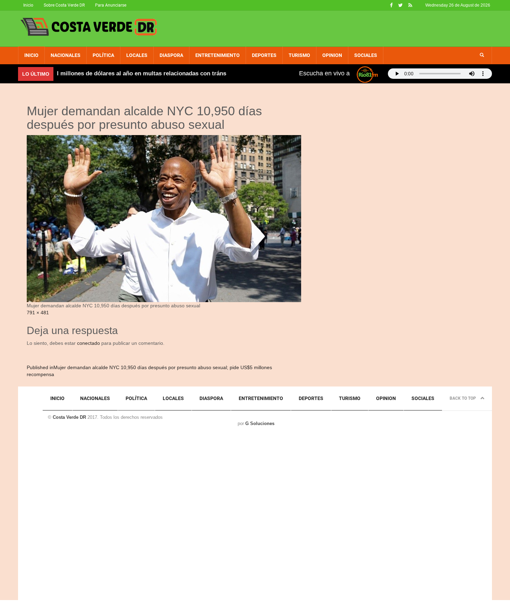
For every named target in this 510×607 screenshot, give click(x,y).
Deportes (264, 55)
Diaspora (171, 55)
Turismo (299, 55)
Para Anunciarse (110, 5)
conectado (88, 343)
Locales (136, 55)
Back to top (463, 398)
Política (103, 55)
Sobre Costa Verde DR (64, 5)
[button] (482, 55)
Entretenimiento (217, 55)
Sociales (365, 55)
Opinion (332, 55)
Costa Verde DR (69, 417)
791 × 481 (38, 312)
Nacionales (65, 55)
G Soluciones (259, 423)
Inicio (28, 5)
